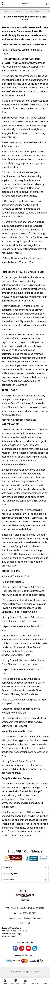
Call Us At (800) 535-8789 (25, 913)
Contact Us (25, 923)
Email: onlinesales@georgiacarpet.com (25, 918)
